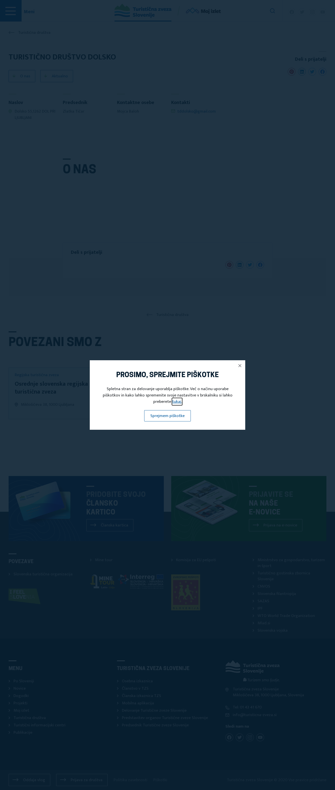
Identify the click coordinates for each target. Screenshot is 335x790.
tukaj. (177, 401)
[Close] (239, 365)
